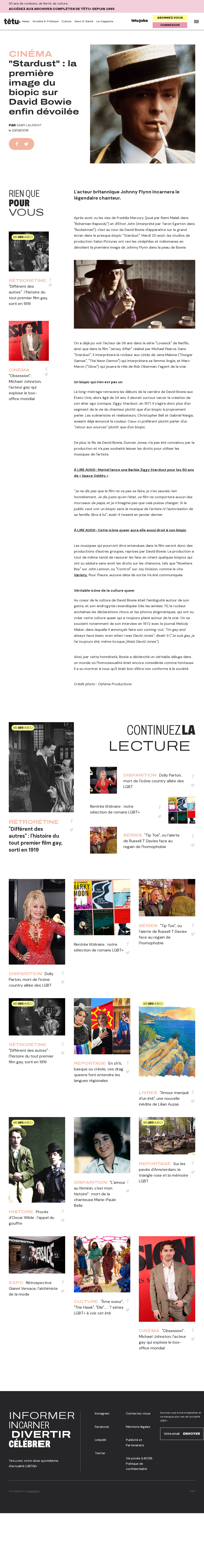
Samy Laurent (29, 125)
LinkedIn (100, 1440)
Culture (66, 21)
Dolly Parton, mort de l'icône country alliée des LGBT (153, 781)
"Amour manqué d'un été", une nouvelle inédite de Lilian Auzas (164, 1098)
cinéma (30, 54)
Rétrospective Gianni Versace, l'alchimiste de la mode (33, 1288)
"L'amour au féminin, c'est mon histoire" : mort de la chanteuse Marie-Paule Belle (99, 1194)
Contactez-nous (138, 1413)
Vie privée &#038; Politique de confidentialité (139, 1463)
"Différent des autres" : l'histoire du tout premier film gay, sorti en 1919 (35, 839)
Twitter (100, 1453)
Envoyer (191, 1433)
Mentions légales (138, 1427)
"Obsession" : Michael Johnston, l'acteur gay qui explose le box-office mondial (25, 387)
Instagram (102, 1413)
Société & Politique (45, 21)
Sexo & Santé (84, 21)
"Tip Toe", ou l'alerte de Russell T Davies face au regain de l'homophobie (151, 841)
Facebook (102, 1427)
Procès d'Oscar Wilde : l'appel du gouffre (31, 1217)
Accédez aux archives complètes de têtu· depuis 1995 (62, 9)
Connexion (170, 25)
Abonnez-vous (170, 17)
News (25, 21)
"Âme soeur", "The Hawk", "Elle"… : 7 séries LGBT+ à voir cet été (99, 1307)
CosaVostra (32, 1491)
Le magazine (104, 21)
